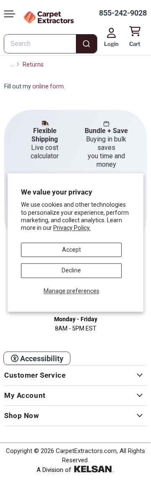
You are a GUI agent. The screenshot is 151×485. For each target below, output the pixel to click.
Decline (71, 270)
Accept (71, 249)
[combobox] (50, 44)
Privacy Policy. (72, 228)
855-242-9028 (123, 12)
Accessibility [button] (40, 358)
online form (48, 86)
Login (111, 44)
